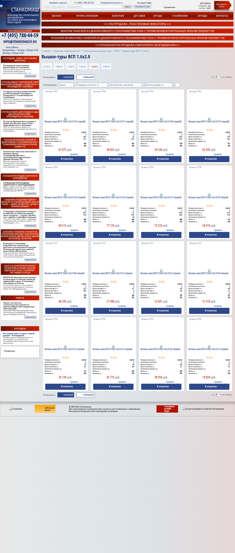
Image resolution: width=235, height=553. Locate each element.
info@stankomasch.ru (112, 2)
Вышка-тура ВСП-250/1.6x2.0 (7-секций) (112, 348)
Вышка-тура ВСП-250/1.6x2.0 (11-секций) (113, 121)
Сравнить (74, 154)
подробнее (30, 76)
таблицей (88, 77)
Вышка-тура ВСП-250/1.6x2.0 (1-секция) (208, 348)
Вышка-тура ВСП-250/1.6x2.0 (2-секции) (160, 273)
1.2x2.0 (70, 66)
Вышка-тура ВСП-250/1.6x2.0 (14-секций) (65, 197)
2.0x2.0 (106, 66)
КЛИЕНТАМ (118, 15)
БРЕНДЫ (202, 15)
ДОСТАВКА (139, 15)
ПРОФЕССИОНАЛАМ (87, 15)
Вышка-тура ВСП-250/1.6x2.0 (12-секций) (65, 121)
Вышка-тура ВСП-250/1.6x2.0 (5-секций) (64, 348)
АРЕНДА (157, 15)
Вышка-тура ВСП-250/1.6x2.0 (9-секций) (208, 197)
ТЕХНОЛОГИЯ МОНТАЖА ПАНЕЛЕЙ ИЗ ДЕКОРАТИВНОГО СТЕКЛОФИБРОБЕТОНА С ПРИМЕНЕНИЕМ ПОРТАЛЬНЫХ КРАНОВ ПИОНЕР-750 (137, 38)
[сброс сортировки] (177, 85)
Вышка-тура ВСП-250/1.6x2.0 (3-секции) (112, 273)
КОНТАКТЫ (222, 15)
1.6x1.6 (82, 66)
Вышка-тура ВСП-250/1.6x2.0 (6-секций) (160, 348)
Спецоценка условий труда (169, 408)
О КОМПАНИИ (180, 15)
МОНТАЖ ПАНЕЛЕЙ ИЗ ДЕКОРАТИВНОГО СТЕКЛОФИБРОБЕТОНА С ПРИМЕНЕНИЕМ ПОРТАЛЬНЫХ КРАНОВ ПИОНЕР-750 (137, 31)
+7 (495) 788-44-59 (20, 35)
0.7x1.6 (47, 66)
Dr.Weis (66, 130)
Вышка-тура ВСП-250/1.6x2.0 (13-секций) (208, 121)
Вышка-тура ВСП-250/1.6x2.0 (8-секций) (64, 273)
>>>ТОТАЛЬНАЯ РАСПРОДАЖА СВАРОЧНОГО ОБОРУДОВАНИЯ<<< (137, 45)
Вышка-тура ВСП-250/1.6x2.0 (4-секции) (208, 273)
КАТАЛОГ (56, 15)
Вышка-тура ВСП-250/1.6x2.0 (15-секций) (161, 197)
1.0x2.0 (58, 66)
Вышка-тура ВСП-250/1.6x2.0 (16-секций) (113, 197)
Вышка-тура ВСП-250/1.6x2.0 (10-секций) (161, 121)
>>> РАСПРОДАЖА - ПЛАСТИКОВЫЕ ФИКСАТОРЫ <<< (137, 24)
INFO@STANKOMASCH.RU (20, 41)
